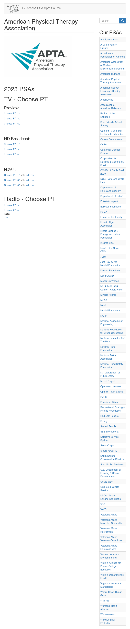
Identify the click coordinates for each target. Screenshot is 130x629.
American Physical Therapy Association (111, 80)
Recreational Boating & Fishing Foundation (112, 409)
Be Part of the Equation (107, 115)
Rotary (103, 421)
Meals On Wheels (109, 281)
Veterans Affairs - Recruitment (109, 530)
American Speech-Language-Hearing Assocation (110, 91)
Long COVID (107, 275)
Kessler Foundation (110, 270)
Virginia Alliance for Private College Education (110, 566)
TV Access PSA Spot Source (41, 8)
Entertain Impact (109, 201)
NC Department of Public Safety (110, 374)
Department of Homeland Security (110, 189)
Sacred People (108, 426)
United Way (106, 481)
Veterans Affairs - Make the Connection (111, 521)
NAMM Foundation (110, 310)
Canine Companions (111, 139)
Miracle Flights (108, 294)
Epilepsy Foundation (111, 206)
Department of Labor (111, 196)
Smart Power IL (108, 450)
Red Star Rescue (109, 415)
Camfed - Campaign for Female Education (111, 132)
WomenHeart (107, 614)
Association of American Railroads (110, 106)
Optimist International (111, 391)
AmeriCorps (106, 99)
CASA (103, 144)
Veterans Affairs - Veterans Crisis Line (111, 538)
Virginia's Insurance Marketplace (110, 585)
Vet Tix (104, 509)
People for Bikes (109, 402)
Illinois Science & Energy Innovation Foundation (110, 234)
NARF (103, 315)
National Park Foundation (107, 348)
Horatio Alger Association (107, 223)
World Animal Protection (107, 621)
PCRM (103, 396)
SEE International (109, 431)
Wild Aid (104, 600)
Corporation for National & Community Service (112, 162)
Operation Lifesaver (111, 386)
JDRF (103, 256)
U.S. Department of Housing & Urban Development (110, 473)
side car (30, 175)
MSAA (103, 300)
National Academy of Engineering (111, 322)
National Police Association (108, 357)
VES (102, 504)
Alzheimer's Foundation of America (112, 54)
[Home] (14, 9)
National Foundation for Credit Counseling (111, 331)
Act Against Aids (109, 39)
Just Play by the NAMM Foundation (110, 263)
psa (6, 217)
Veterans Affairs (108, 514)
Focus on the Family (111, 217)
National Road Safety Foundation (111, 365)
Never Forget (107, 381)
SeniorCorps (107, 445)
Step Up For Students (112, 464)
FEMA (103, 211)
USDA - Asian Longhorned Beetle (110, 497)
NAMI (103, 305)
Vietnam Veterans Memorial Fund (109, 555)
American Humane (110, 73)
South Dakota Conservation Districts (112, 457)
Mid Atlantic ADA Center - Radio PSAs (111, 287)
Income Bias (107, 242)
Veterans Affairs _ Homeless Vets (109, 547)
